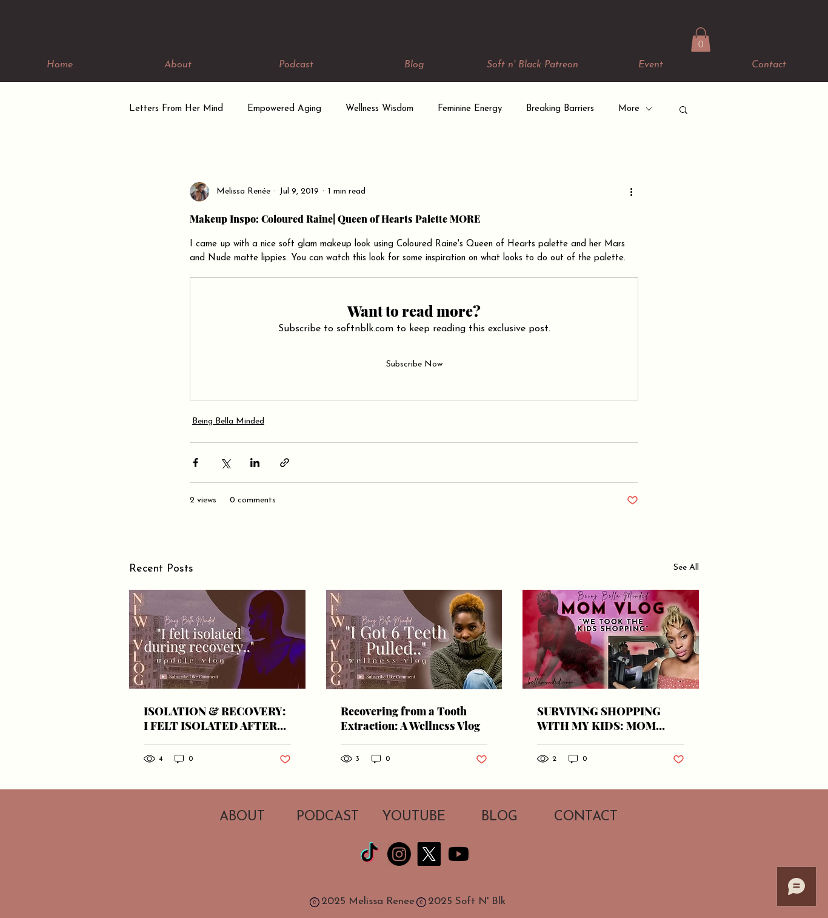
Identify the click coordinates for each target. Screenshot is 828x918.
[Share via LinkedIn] (255, 462)
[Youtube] (458, 854)
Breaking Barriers (560, 108)
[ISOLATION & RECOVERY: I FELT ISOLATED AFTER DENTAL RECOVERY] (217, 639)
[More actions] (631, 191)
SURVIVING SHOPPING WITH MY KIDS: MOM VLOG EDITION (599, 718)
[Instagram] (399, 854)
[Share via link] (284, 462)
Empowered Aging (284, 108)
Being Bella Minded (228, 421)
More (628, 108)
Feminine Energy (470, 108)
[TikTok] (369, 854)
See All (686, 567)
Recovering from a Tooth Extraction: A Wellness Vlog (410, 718)
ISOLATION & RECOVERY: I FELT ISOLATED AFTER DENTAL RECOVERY (215, 718)
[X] (429, 854)
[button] (700, 39)
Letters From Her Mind (176, 108)
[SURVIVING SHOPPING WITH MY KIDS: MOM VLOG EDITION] (611, 639)
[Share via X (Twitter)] (225, 462)
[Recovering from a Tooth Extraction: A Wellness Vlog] (414, 639)
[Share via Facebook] (195, 462)
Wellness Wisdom (379, 108)
